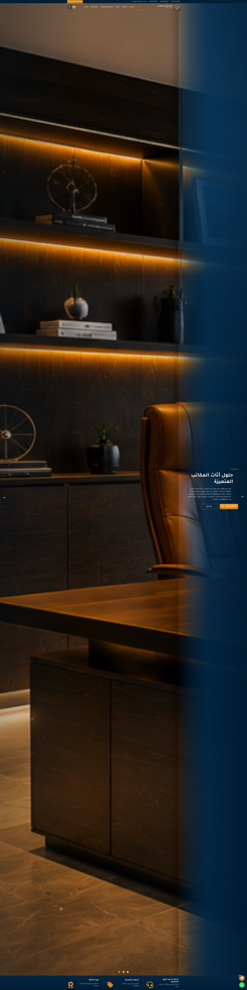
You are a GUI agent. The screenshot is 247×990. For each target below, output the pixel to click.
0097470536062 (175, 1)
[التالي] (4, 497)
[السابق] (242, 497)
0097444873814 (153, 1)
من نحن (209, 505)
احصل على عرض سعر (75, 1)
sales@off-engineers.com (139, 1)
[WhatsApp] (242, 985)
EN (69, 7)
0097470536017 (164, 1)
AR (74, 7)
